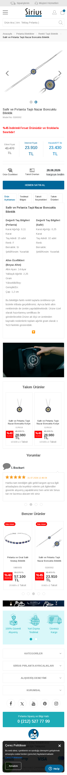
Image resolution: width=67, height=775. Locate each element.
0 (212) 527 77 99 (34, 721)
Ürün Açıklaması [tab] (9, 198)
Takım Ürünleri (54, 198)
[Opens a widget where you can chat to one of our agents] (54, 769)
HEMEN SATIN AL (35, 185)
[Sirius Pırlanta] (33, 12)
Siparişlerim (23, 3)
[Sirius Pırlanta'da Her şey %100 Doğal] (33, 603)
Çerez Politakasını (13, 757)
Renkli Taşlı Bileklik (48, 33)
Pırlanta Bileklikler (25, 33)
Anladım (13, 766)
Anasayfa (7, 33)
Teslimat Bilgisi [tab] (24, 198)
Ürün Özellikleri (10, 174)
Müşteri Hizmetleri (48, 3)
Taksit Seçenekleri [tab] (41, 198)
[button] (7, 73)
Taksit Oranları (32, 174)
